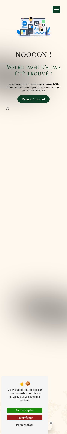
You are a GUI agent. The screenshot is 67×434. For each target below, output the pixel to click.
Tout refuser (25, 417)
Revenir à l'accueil (33, 99)
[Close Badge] (51, 423)
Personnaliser (25, 425)
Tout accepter (25, 410)
